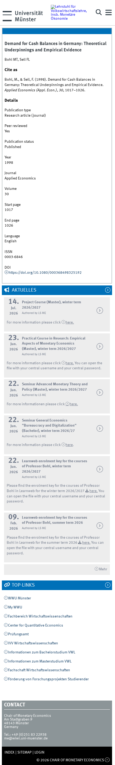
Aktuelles (23, 290)
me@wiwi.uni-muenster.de (26, 738)
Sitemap (24, 752)
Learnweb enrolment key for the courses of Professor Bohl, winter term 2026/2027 (54, 466)
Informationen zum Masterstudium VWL (39, 661)
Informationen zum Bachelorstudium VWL (41, 652)
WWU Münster (19, 598)
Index (9, 752)
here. (74, 404)
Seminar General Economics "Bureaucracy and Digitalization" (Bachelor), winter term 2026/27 (49, 426)
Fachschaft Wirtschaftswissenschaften (39, 670)
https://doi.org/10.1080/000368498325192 (45, 273)
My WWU (15, 607)
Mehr (103, 569)
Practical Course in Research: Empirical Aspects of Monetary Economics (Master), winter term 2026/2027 (53, 344)
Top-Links (23, 585)
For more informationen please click (36, 404)
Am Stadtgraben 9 (18, 719)
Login (39, 752)
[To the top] (107, 760)
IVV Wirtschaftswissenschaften (33, 643)
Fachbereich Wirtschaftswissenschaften (40, 616)
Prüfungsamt (18, 634)
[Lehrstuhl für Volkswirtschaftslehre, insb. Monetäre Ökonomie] (70, 12)
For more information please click (34, 322)
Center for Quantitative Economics (35, 625)
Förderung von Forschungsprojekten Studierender (48, 679)
